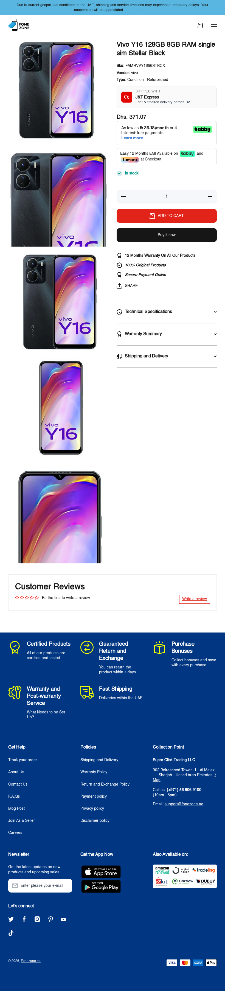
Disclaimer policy (94, 821)
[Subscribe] (65, 886)
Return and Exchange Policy (105, 784)
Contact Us (17, 784)
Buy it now (167, 235)
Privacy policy (92, 809)
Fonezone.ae (31, 961)
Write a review (194, 599)
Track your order (22, 760)
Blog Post (16, 809)
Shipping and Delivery (99, 760)
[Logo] (19, 25)
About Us (16, 772)
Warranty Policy (93, 772)
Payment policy (93, 796)
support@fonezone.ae (184, 804)
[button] (200, 25)
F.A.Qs (14, 796)
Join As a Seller (21, 821)
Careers (15, 833)
